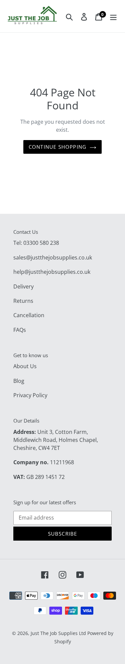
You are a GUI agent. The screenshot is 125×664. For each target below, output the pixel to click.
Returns (23, 300)
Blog (18, 381)
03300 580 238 (41, 242)
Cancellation (28, 315)
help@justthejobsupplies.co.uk (51, 271)
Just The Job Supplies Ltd (58, 633)
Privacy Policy (30, 395)
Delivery (23, 286)
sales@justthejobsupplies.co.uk (52, 257)
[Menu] (113, 16)
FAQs (19, 330)
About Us (25, 366)
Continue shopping (57, 146)
